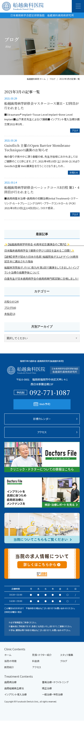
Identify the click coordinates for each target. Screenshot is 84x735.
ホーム (7, 655)
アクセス (42, 432)
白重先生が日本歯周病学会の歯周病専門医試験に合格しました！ (41, 278)
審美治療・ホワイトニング (55, 682)
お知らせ (74, 172)
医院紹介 (9, 667)
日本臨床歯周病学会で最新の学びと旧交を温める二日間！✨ (39, 250)
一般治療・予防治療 (52, 694)
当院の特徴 (10, 661)
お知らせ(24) (11, 301)
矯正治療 (47, 688)
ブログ (75, 130)
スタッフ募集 (66, 655)
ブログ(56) (10, 308)
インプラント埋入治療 (15, 694)
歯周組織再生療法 (14, 688)
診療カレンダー (42, 419)
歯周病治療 (10, 682)
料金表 (36, 661)
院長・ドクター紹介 (42, 655)
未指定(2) (9, 314)
